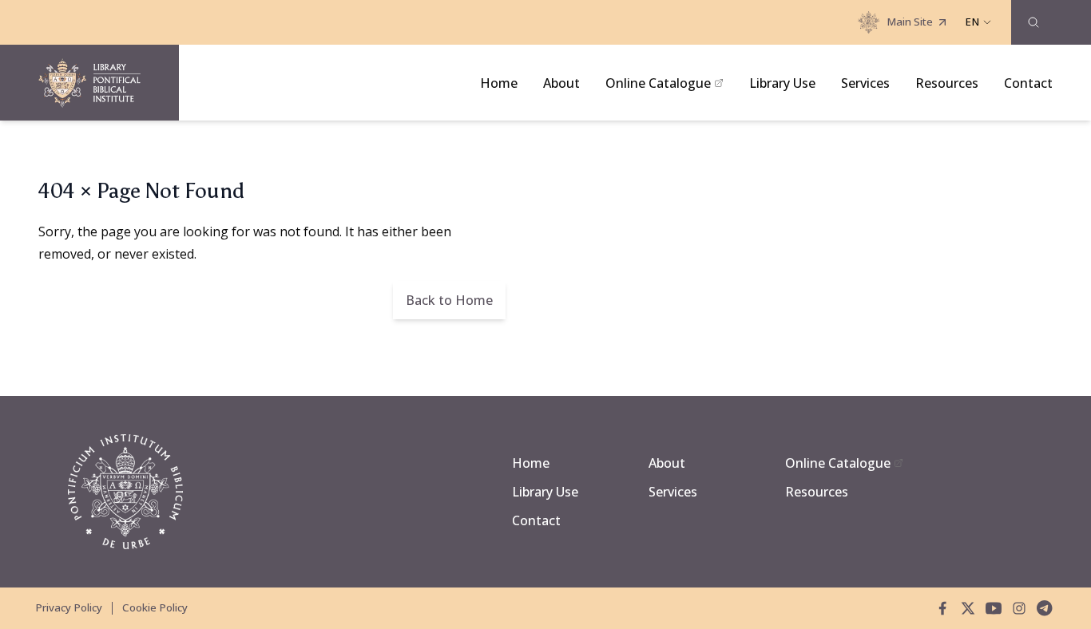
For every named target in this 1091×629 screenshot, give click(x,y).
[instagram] (1019, 608)
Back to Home (449, 300)
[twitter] (968, 608)
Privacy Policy (68, 607)
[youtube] (993, 608)
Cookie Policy (155, 607)
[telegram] (1044, 608)
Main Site (910, 21)
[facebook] (942, 608)
